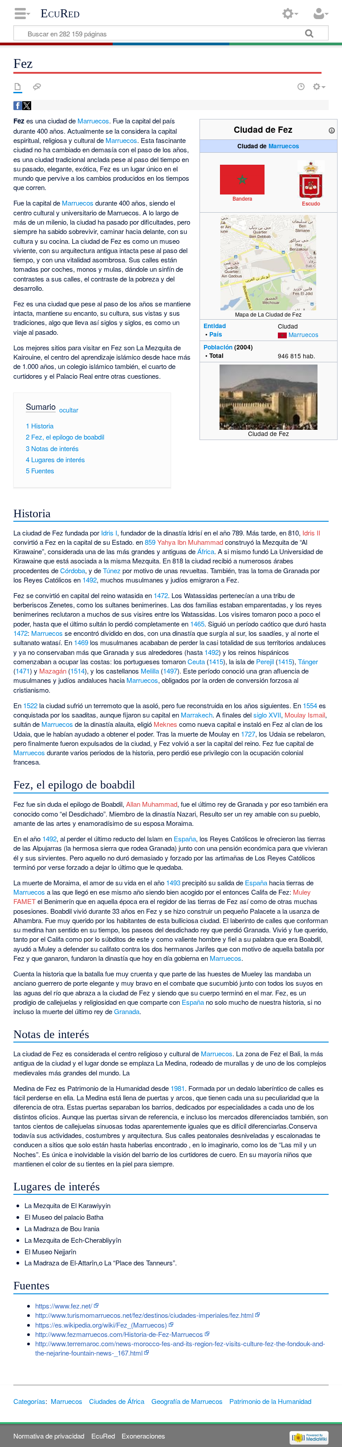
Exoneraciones (143, 1435)
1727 (248, 733)
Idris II (311, 532)
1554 (310, 705)
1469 (81, 642)
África (205, 551)
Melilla (150, 670)
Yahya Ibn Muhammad (190, 542)
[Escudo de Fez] (311, 178)
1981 (178, 1088)
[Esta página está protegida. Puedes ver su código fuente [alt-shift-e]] (285, 86)
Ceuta (196, 661)
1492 (89, 579)
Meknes (165, 724)
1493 (173, 882)
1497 (170, 670)
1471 (23, 670)
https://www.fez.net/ (63, 1305)
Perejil (265, 661)
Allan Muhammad (151, 804)
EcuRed (60, 13)
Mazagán (52, 670)
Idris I (109, 532)
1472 (161, 595)
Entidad (215, 325)
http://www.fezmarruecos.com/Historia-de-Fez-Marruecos (119, 1334)
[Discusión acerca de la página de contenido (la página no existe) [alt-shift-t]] (37, 86)
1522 (30, 705)
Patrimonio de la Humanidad (270, 1401)
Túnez (112, 570)
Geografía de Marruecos (187, 1401)
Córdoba (72, 570)
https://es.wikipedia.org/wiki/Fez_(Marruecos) (101, 1324)
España (185, 838)
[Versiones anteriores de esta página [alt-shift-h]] (301, 86)
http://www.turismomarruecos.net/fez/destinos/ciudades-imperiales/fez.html (144, 1315)
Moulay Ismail (305, 714)
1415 (216, 661)
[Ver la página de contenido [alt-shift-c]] (17, 86)
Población (218, 347)
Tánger (308, 661)
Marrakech (196, 714)
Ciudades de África (116, 1401)
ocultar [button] (68, 409)
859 (150, 542)
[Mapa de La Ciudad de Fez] (268, 261)
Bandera (242, 198)
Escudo (311, 203)
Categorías (29, 1401)
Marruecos (284, 146)
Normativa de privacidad (48, 1435)
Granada (126, 1011)
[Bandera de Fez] (242, 178)
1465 (197, 623)
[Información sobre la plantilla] (331, 129)
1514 (77, 670)
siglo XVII (267, 714)
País (215, 334)
